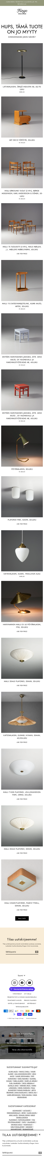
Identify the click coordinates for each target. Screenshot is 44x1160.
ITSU (33, 1120)
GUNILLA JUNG (13, 1086)
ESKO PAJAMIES (23, 1079)
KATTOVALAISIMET (24, 1120)
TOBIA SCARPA (18, 1081)
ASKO (33, 1115)
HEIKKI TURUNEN (24, 1088)
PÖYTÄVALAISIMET (14, 1122)
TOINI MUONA (27, 1095)
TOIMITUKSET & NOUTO (15, 1000)
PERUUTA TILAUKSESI (30, 1000)
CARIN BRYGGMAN (14, 1095)
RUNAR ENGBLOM (23, 1090)
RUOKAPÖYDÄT (28, 1129)
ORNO (27, 1115)
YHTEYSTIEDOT (17, 994)
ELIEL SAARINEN (15, 1083)
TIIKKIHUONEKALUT (14, 1113)
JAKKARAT (29, 1127)
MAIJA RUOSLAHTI (21, 1093)
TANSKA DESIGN (22, 1117)
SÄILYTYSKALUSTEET (17, 1127)
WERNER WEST (25, 1086)
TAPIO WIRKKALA (28, 1083)
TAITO (24, 1122)
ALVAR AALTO (13, 1072)
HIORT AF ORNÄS (31, 1081)
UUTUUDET (27, 1111)
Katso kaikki (22, 918)
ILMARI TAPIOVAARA (23, 1076)
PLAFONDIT (13, 1120)
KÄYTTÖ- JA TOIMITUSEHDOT (16, 1003)
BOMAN (22, 1115)
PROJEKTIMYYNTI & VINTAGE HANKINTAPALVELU (22, 997)
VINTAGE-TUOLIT (16, 1125)
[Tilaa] (40, 1152)
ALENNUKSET (17, 1111)
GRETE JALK (32, 1093)
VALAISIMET (31, 1122)
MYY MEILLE (27, 994)
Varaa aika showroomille (22, 1049)
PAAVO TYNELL (24, 1072)
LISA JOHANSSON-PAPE (23, 1074)
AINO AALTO (13, 1115)
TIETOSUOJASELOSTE (22, 1007)
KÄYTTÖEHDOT (31, 1003)
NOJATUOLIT (28, 1125)
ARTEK (23, 1113)
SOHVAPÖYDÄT (16, 1129)
